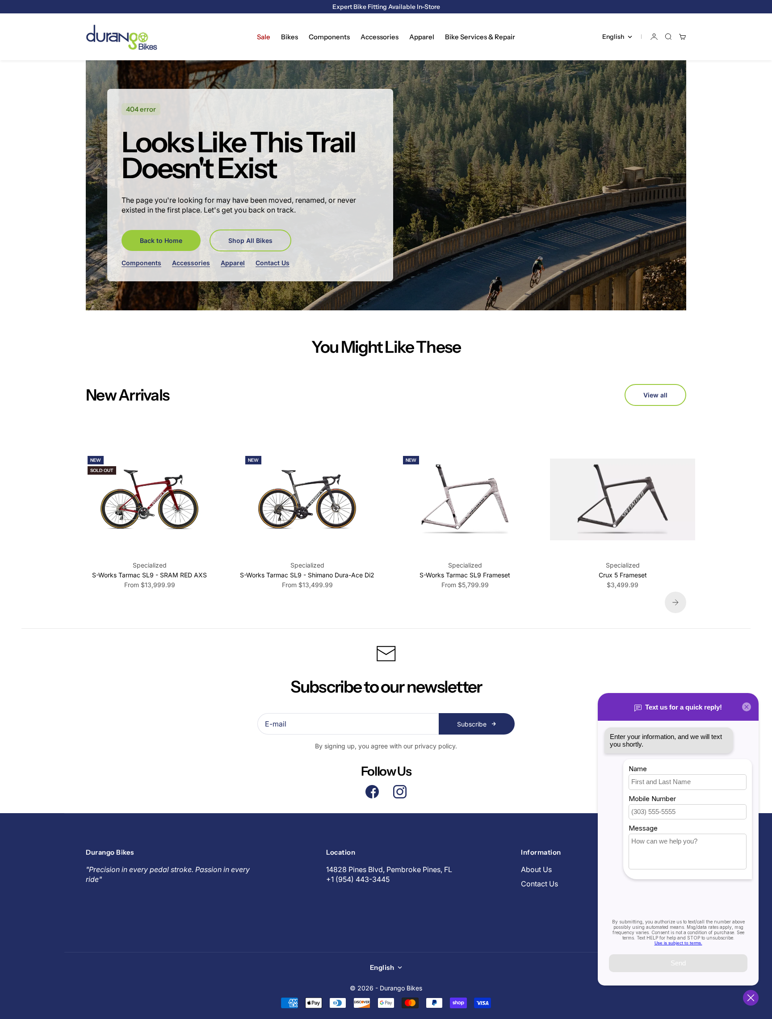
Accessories (380, 37)
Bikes (289, 37)
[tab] (127, 395)
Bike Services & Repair (480, 37)
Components (329, 37)
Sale (263, 37)
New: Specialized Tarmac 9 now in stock (386, 7)
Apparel (421, 37)
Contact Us (273, 263)
